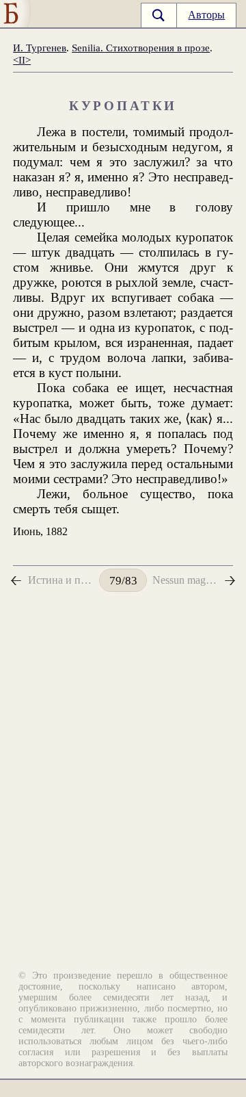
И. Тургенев (39, 47)
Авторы (206, 15)
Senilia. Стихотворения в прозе (141, 47)
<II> (22, 60)
